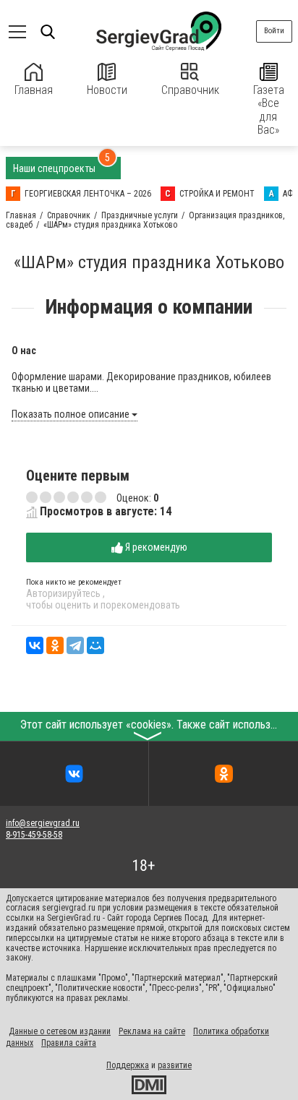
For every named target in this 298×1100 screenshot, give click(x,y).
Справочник (190, 90)
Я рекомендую (155, 547)
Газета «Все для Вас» (268, 110)
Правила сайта (68, 1043)
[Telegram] (75, 645)
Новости (107, 90)
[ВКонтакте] (34, 645)
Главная (33, 90)
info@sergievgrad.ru (43, 823)
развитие (175, 1065)
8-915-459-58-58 (34, 835)
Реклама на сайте (152, 1031)
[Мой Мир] (95, 645)
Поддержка (127, 1065)
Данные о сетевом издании (60, 1031)
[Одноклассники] (55, 645)
